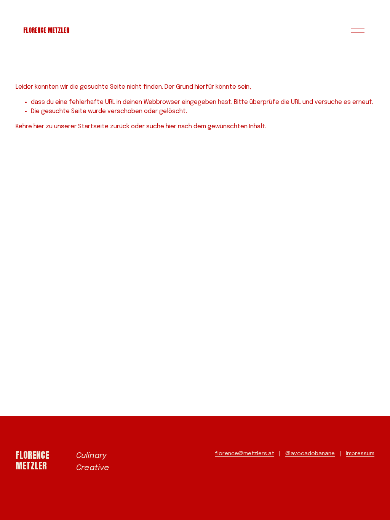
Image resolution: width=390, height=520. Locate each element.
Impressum (360, 453)
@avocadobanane (310, 453)
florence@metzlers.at (244, 453)
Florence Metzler (46, 30)
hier (39, 126)
